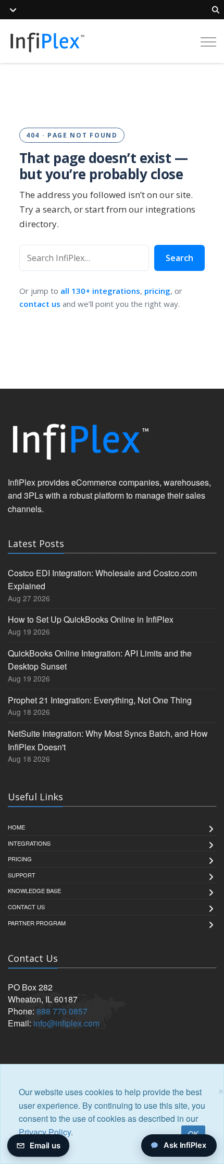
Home (16, 827)
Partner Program (37, 923)
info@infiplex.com (66, 1023)
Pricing (20, 859)
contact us (39, 304)
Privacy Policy (45, 1132)
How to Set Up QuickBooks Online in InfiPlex (90, 619)
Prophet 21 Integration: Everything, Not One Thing (100, 700)
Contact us (26, 906)
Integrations (29, 843)
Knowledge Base (34, 890)
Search (179, 258)
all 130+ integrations (100, 291)
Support (21, 875)
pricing (157, 291)
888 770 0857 (62, 1011)
